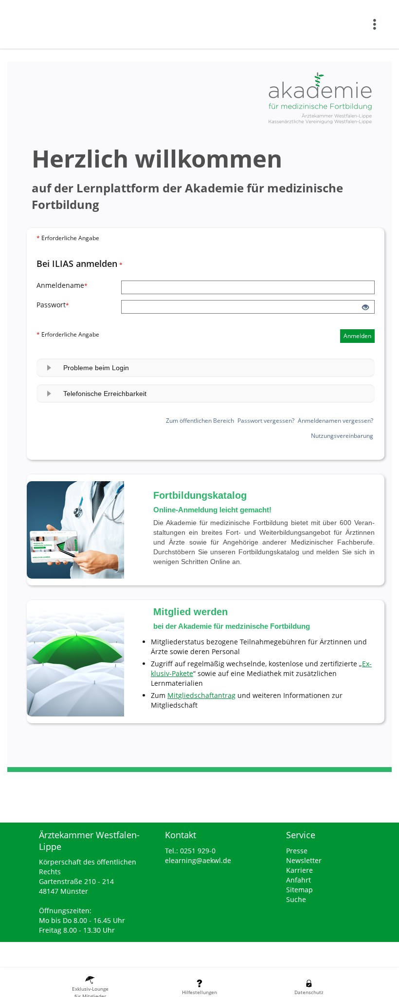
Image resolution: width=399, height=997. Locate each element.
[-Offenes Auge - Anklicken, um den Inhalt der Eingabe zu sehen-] (365, 308)
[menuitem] (377, 24)
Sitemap (299, 889)
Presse (297, 850)
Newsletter (304, 860)
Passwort (78, 304)
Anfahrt (298, 879)
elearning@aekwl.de (198, 860)
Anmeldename (78, 285)
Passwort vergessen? (265, 420)
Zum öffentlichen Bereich (200, 420)
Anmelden (357, 336)
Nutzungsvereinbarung (342, 436)
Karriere (299, 870)
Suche (296, 899)
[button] (205, 367)
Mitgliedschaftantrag (201, 695)
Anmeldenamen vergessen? (335, 420)
